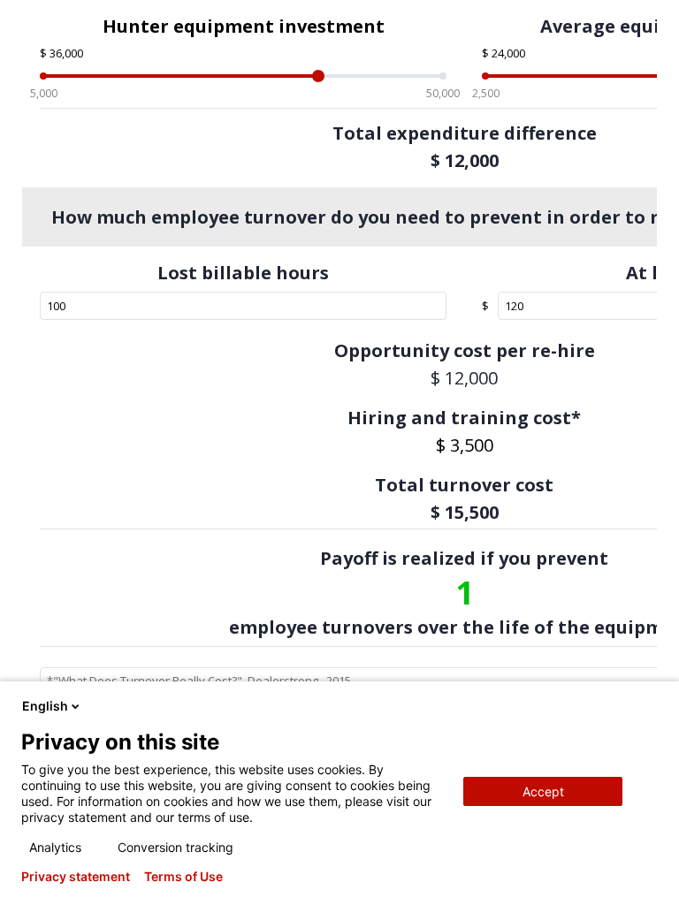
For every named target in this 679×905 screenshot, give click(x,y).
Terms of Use (183, 877)
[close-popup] (651, 706)
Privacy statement (75, 877)
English (45, 705)
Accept (543, 791)
